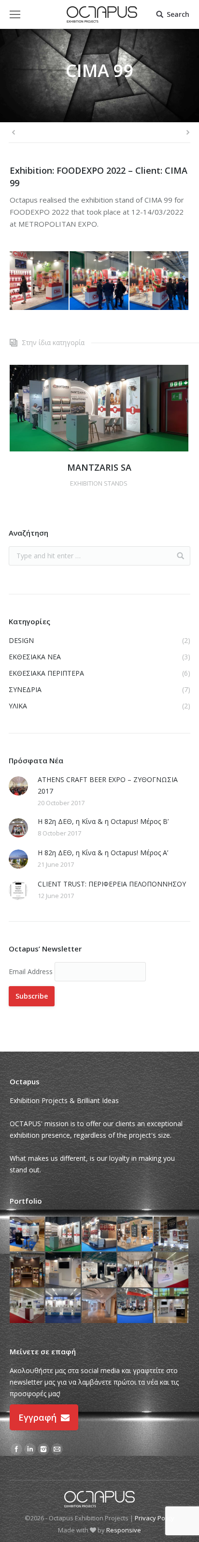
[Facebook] (16, 1449)
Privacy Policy (154, 1518)
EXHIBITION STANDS (99, 483)
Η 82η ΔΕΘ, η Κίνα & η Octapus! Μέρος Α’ (103, 852)
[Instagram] (43, 1449)
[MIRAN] (99, 1234)
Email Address (32, 971)
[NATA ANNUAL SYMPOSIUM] (27, 1234)
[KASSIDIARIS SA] (135, 1306)
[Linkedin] (30, 1449)
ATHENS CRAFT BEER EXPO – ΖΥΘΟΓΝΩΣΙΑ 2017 (108, 785)
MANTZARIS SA (99, 467)
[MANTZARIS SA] (63, 1234)
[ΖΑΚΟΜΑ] (135, 1234)
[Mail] (57, 1449)
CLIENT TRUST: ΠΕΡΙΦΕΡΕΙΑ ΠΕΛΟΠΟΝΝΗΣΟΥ (112, 883)
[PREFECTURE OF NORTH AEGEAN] (171, 1234)
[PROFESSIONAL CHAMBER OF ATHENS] (63, 1306)
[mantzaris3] (99, 408)
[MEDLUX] (63, 1270)
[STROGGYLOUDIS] (27, 1270)
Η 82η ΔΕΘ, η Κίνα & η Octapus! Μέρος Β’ (103, 821)
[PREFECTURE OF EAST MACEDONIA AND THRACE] (27, 1306)
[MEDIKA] (99, 1270)
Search (178, 14)
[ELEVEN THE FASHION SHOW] (135, 1270)
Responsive (123, 1530)
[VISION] (99, 1306)
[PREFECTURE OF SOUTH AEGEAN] (171, 1270)
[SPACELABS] (171, 1306)
